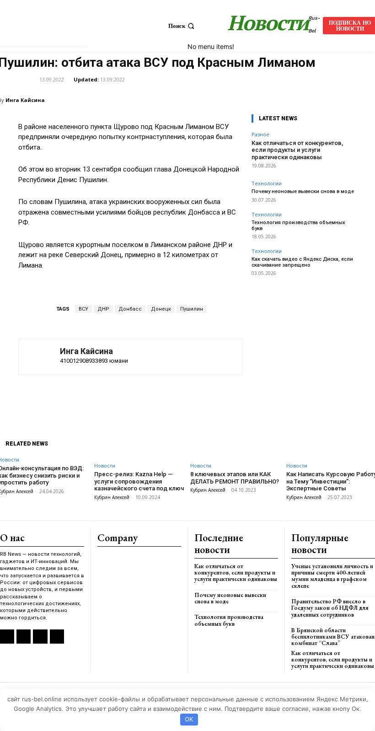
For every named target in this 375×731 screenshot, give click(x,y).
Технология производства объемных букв (298, 225)
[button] (182, 26)
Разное (260, 134)
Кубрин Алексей (111, 497)
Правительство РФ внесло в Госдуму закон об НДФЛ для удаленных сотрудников (330, 607)
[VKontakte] (23, 636)
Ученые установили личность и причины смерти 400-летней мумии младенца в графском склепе (332, 576)
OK (189, 719)
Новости (104, 465)
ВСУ (83, 309)
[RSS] (7, 636)
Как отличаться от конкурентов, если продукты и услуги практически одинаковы (297, 150)
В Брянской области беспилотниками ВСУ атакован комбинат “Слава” (333, 636)
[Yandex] (40, 636)
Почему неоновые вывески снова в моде (303, 191)
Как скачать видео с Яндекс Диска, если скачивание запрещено (302, 262)
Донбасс (130, 309)
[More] (258, 397)
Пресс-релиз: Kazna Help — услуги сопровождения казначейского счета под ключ (139, 481)
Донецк (161, 309)
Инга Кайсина (25, 100)
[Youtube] (57, 636)
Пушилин (191, 309)
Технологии (267, 183)
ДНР (103, 309)
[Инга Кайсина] (39, 356)
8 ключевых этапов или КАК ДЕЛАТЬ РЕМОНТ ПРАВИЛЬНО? (234, 478)
